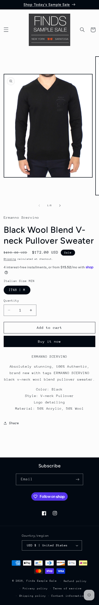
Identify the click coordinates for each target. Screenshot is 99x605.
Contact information (68, 595)
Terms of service (67, 588)
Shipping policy (32, 595)
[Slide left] (39, 205)
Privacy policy (35, 588)
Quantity (11, 300)
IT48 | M (17, 290)
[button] (6, 29)
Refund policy (75, 581)
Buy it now (49, 341)
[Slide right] (60, 205)
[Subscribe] (77, 479)
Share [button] (14, 423)
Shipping (10, 259)
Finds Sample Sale (41, 580)
